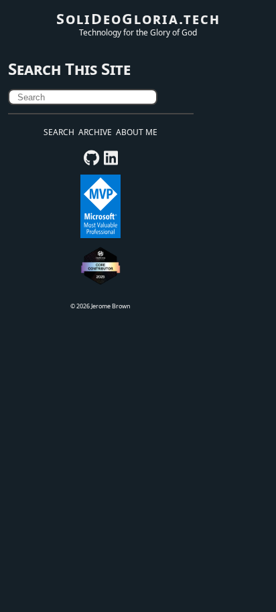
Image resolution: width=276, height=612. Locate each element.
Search (59, 132)
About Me (136, 132)
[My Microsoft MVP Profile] (100, 235)
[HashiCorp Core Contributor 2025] (100, 283)
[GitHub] (91, 161)
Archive (95, 132)
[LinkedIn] (111, 161)
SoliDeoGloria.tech (138, 18)
